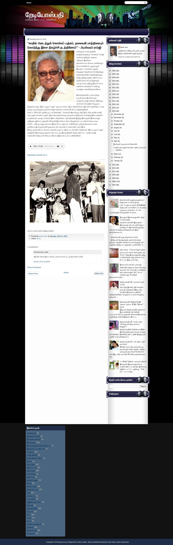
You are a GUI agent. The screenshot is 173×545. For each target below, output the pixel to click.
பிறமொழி (30, 505)
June (116, 134)
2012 (114, 168)
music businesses (123, 542)
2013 (114, 165)
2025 (114, 74)
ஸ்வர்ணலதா (31, 533)
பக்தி (28, 493)
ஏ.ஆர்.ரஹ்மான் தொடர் (35, 458)
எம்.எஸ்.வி (30, 452)
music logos (112, 542)
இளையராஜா (31, 442)
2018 (114, 98)
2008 (114, 181)
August (116, 128)
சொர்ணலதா (31, 474)
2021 (114, 88)
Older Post (99, 273)
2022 (114, 84)
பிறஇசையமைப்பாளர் (34, 502)
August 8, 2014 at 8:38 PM (42, 261)
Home (29, 3)
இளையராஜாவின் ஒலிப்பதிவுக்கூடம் (39, 446)
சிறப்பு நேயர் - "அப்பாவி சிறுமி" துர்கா (132, 250)
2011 (114, 171)
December (117, 114)
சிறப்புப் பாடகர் (32, 467)
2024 (114, 77)
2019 (114, 94)
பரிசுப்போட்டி (31, 496)
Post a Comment (34, 267)
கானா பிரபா (43, 236)
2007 (114, 185)
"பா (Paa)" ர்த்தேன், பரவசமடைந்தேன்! (133, 361)
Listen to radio (82, 542)
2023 (114, 81)
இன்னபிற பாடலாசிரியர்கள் (36, 449)
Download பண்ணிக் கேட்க (37, 155)
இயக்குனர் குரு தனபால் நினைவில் (125, 144)
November (117, 117)
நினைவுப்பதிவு (32, 486)
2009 (114, 178)
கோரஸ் (29, 461)
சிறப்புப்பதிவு (31, 471)
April (115, 141)
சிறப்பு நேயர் (31, 464)
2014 (114, 111)
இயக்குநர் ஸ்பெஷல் (33, 436)
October (117, 121)
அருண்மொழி (31, 433)
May (115, 138)
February (117, 157)
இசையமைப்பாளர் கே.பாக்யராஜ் (130, 265)
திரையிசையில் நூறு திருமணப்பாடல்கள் (124, 237)
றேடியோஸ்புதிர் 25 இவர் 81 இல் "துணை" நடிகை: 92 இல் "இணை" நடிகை (131, 304)
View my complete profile (129, 57)
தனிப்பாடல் (31, 477)
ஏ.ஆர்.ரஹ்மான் (32, 455)
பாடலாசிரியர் (31, 499)
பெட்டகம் (30, 512)
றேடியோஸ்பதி (44, 14)
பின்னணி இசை (32, 508)
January (117, 161)
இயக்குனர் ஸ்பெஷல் (34, 439)
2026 (114, 71)
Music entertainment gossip (97, 542)
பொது (29, 518)
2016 (114, 104)
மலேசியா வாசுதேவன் (34, 524)
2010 (114, 175)
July (115, 131)
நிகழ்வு (29, 483)
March (116, 154)
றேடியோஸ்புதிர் (32, 530)
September (118, 124)
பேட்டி (39, 238)
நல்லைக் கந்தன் (32, 480)
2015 (114, 108)
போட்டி (29, 521)
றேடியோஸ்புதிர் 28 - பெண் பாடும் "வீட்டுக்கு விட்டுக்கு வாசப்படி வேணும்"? (131, 324)
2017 (114, 101)
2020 (114, 91)
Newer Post (33, 273)
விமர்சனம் (30, 527)
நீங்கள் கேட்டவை (33, 490)
